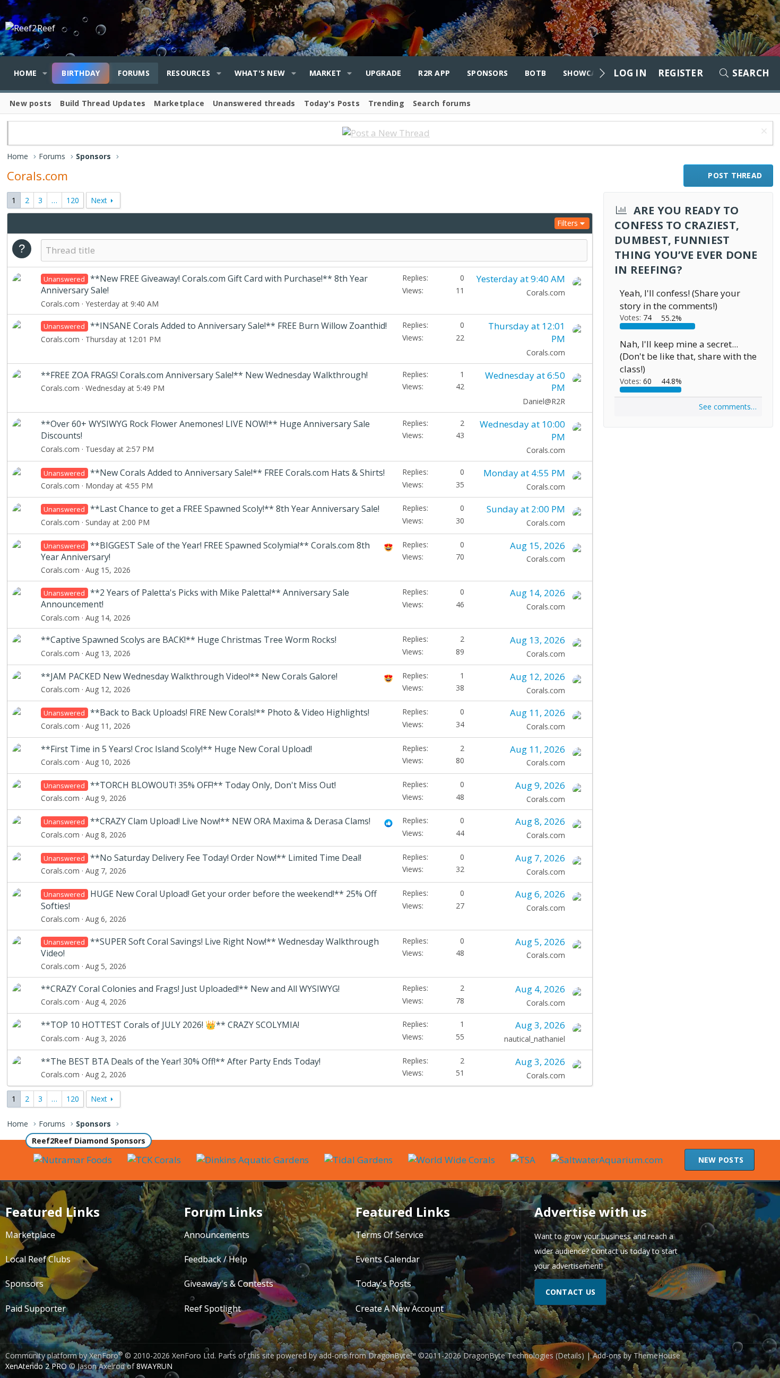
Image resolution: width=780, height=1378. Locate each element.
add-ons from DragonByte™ (367, 1355)
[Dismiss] (762, 132)
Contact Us (570, 1292)
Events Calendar (388, 1259)
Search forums (442, 103)
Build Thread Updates (102, 103)
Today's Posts (332, 103)
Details (570, 1355)
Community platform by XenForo (110, 1355)
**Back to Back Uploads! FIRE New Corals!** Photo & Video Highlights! (229, 712)
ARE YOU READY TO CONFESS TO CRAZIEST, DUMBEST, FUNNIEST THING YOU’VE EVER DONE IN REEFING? (686, 240)
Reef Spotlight (212, 1308)
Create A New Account (400, 1308)
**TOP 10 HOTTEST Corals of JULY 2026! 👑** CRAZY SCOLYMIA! (170, 1025)
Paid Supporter (35, 1308)
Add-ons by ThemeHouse (636, 1355)
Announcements (216, 1235)
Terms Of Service (389, 1235)
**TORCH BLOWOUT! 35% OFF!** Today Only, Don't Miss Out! (213, 785)
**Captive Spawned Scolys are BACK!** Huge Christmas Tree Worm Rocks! (188, 640)
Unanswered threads (254, 103)
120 (72, 200)
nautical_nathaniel (534, 1039)
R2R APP (434, 73)
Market (325, 73)
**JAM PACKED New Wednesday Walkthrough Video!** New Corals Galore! (189, 676)
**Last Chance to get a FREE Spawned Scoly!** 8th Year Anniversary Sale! (234, 508)
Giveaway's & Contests (228, 1283)
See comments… (728, 407)
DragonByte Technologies (508, 1355)
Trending (386, 103)
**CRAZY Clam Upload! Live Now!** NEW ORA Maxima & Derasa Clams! (230, 821)
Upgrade (384, 73)
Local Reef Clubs (38, 1259)
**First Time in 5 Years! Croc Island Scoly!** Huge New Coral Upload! (176, 749)
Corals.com (60, 304)
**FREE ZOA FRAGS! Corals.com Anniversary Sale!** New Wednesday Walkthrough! (204, 375)
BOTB (535, 73)
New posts (30, 103)
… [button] (54, 200)
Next (99, 200)
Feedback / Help (215, 1259)
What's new (260, 73)
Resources (188, 73)
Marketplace (179, 103)
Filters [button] (567, 223)
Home (25, 73)
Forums (134, 73)
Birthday (81, 73)
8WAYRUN (154, 1366)
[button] (45, 73)
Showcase (584, 73)
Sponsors (487, 73)
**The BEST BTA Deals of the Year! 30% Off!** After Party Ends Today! (180, 1061)
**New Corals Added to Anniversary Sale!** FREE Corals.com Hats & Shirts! (237, 472)
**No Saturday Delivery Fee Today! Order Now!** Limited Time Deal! (225, 858)
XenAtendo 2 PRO (36, 1366)
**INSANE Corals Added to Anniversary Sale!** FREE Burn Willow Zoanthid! (238, 326)
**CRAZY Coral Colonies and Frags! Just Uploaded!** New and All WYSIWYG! (190, 989)
